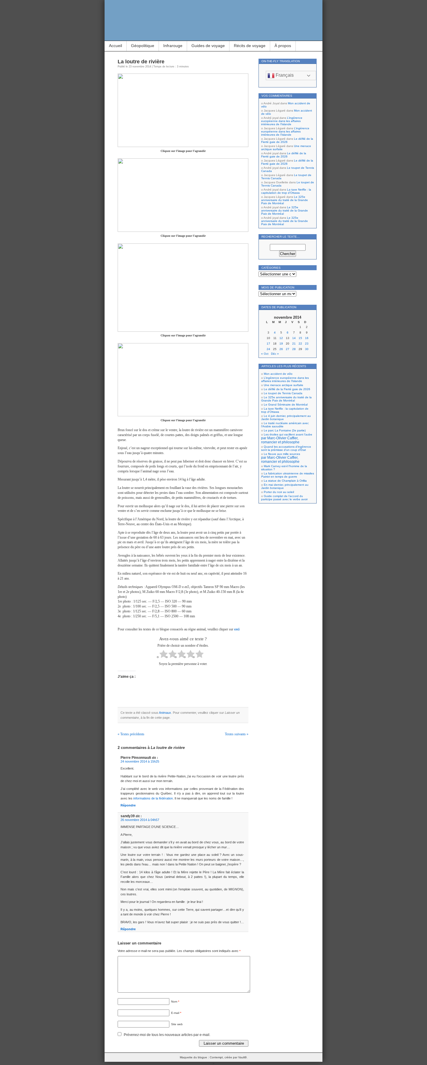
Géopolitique (142, 45)
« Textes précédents (131, 734)
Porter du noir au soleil (279, 492)
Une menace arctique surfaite (283, 385)
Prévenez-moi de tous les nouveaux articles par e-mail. (167, 1035)
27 (287, 349)
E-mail (176, 1012)
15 (300, 338)
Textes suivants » (236, 734)
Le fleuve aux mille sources (280, 457)
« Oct (264, 353)
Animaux (165, 712)
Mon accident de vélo (278, 373)
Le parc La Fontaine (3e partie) (285, 430)
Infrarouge (172, 45)
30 (306, 349)
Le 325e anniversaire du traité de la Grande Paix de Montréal (284, 200)
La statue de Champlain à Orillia (285, 480)
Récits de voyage (249, 45)
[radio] (163, 654)
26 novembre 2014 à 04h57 (140, 820)
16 (306, 338)
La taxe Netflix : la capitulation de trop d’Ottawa (286, 191)
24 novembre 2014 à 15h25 (140, 761)
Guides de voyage (208, 45)
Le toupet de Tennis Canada (283, 393)
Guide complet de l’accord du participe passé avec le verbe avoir (284, 497)
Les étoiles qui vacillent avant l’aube (286, 438)
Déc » (275, 353)
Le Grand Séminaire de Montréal (286, 404)
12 (281, 338)
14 (294, 338)
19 (281, 343)
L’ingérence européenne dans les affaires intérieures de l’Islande (281, 121)
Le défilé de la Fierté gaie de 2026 (287, 140)
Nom (175, 1001)
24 (268, 349)
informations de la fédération (153, 798)
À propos (282, 45)
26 (281, 349)
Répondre (128, 805)
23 (306, 343)
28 (294, 349)
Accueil (115, 45)
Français (284, 75)
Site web (177, 1024)
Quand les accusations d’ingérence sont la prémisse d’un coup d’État (286, 448)
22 (300, 343)
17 (268, 343)
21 (294, 343)
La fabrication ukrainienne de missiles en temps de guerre (287, 475)
